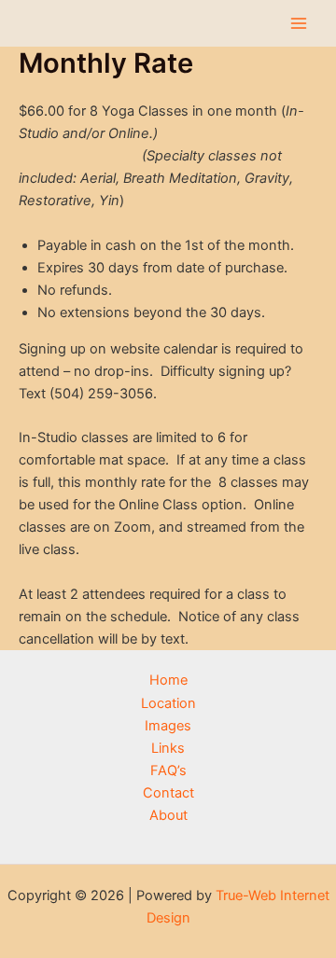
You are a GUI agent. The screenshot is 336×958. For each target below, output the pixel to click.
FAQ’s (168, 770)
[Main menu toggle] (298, 23)
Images (168, 725)
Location (168, 703)
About (168, 815)
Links (168, 748)
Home (168, 680)
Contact (168, 792)
